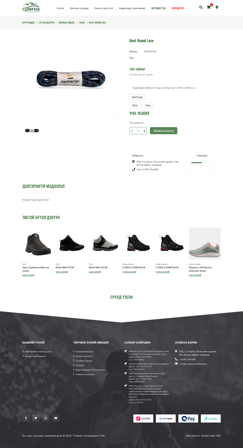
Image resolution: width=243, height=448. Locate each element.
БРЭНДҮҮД (158, 8)
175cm (148, 105)
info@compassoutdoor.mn (193, 363)
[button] (201, 8)
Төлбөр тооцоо (84, 360)
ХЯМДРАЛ (177, 8)
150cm (135, 105)
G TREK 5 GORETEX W (133, 267)
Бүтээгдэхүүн (46, 22)
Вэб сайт (191, 435)
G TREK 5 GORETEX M (167, 267)
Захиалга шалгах (85, 374)
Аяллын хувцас (79, 8)
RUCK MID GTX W (98, 267)
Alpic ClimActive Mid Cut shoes (35, 269)
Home (60, 8)
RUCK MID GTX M (65, 267)
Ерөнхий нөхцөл (84, 351)
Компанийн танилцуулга (38, 351)
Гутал (82, 22)
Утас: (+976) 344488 (147, 169)
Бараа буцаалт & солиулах (90, 369)
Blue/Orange (137, 97)
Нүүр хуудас (28, 22)
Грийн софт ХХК (211, 435)
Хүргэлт (80, 365)
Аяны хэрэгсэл (104, 8)
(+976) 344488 (187, 359)
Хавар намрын (128, 264)
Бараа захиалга (84, 356)
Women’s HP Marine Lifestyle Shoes (200, 269)
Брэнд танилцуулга (35, 356)
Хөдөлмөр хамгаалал (132, 8)
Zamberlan (150, 51)
